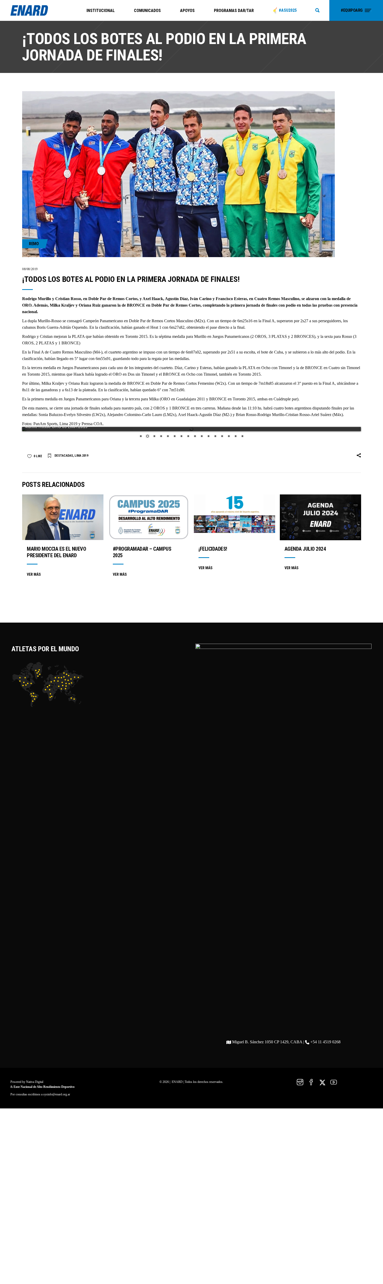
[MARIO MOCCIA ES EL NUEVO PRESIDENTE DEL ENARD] (62, 513)
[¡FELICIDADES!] (234, 513)
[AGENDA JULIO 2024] (320, 513)
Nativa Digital (34, 1078)
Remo (34, 243)
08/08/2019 (30, 269)
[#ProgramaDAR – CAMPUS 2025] (148, 513)
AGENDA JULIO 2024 (305, 545)
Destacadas (63, 451)
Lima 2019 (81, 451)
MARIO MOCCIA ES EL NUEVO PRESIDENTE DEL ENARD (56, 548)
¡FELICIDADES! (213, 545)
